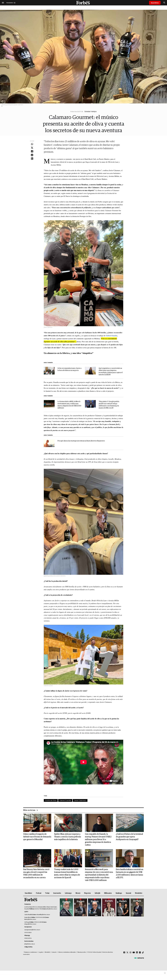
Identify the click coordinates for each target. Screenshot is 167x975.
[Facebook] (32, 151)
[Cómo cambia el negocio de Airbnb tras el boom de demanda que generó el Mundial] (37, 823)
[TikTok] (143, 952)
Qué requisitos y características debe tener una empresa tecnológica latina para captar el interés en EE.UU (111, 371)
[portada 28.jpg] (109, 907)
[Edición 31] (66, 907)
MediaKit (47, 952)
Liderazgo (68, 893)
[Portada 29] (95, 907)
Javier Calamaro (80, 800)
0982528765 (28, 938)
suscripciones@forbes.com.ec (32, 929)
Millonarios (108, 893)
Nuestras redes (81, 952)
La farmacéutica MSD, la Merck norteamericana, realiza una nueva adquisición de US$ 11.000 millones (69, 405)
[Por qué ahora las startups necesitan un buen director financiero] (49, 443)
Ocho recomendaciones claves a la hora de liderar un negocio (69, 369)
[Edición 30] (80, 907)
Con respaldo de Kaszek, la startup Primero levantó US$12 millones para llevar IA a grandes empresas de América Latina (98, 839)
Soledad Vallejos (90, 111)
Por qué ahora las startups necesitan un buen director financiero (81, 441)
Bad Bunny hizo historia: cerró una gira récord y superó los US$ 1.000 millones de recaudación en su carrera (36, 873)
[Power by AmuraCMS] (139, 958)
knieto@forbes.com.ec (30, 919)
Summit (128, 893)
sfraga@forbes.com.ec (30, 924)
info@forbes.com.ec (51, 909)
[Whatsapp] (32, 144)
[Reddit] (32, 155)
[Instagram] (130, 952)
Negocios (87, 893)
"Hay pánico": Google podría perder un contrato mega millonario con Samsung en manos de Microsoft (109, 405)
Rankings (119, 893)
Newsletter (138, 893)
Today (47, 893)
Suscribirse (155, 3)
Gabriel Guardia (111, 335)
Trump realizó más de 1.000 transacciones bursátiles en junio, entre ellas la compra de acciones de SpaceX (67, 873)
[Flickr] (140, 952)
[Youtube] (134, 952)
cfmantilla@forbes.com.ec (43, 914)
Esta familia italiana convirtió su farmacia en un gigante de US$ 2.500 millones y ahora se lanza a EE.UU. (129, 873)
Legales (41, 952)
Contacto (54, 952)
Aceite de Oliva (50, 800)
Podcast (38, 893)
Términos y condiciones (30, 952)
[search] (164, 2)
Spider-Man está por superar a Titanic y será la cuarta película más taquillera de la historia (67, 836)
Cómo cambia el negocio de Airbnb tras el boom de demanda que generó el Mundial (37, 836)
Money (78, 893)
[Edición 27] (123, 907)
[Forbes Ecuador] (83, 2)
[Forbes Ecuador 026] (137, 907)
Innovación (57, 893)
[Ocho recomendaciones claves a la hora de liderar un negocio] (49, 370)
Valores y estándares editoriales (67, 952)
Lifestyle (97, 893)
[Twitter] (32, 148)
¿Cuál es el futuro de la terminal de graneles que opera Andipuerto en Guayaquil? (129, 836)
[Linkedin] (32, 159)
